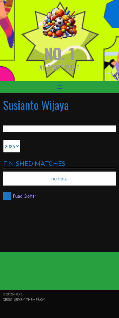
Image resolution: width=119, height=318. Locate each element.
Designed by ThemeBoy (24, 299)
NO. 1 (59, 53)
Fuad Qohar (20, 196)
